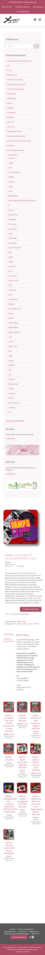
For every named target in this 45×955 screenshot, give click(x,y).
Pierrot (11, 342)
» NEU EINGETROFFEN (15, 421)
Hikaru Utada (13, 384)
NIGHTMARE (13, 327)
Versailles (12, 393)
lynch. (11, 295)
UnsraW (11, 379)
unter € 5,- (10, 122)
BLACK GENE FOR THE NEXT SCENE (22, 201)
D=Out (11, 210)
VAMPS (36, 624)
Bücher (9, 103)
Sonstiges (10, 145)
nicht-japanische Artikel (15, 150)
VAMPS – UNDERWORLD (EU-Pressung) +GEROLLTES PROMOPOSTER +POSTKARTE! (10, 804)
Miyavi (11, 313)
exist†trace (12, 229)
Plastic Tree (13, 346)
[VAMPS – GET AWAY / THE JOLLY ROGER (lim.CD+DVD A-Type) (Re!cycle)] (9, 703)
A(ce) (10, 168)
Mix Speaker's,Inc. (15, 309)
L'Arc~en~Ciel (13, 280)
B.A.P (10, 191)
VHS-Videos (11, 94)
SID (10, 370)
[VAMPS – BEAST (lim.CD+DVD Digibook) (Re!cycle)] (22, 745)
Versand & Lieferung (25, 929)
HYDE (25, 624)
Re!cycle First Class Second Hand (19, 141)
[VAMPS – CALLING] (9, 745)
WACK (11, 398)
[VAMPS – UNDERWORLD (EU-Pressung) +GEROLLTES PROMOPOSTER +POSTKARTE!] (9, 784)
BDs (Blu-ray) (12, 75)
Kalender (10, 108)
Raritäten (10, 117)
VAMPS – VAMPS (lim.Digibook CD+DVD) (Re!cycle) (22, 801)
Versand (10, 566)
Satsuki (11, 360)
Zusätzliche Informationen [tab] (8, 640)
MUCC (11, 318)
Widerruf (35, 934)
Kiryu (11, 271)
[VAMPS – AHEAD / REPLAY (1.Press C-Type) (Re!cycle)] (36, 745)
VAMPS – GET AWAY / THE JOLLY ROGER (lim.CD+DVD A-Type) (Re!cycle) (9, 723)
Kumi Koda (13, 276)
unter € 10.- (11, 127)
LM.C (10, 285)
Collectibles (11, 112)
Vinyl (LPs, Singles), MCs (15, 89)
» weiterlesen (10, 438)
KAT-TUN (12, 266)
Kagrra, (11, 262)
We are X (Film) (14, 403)
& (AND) (12, 158)
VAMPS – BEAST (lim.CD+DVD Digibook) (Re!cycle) (22, 762)
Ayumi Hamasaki (15, 248)
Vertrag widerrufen (19, 937)
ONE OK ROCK (14, 332)
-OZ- (10, 337)
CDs (15, 624)
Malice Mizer (13, 299)
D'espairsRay (13, 215)
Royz (10, 351)
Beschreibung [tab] (8, 634)
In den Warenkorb (31, 609)
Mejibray (12, 304)
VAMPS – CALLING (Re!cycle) (22, 718)
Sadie (10, 356)
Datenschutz (33, 931)
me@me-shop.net (30, 2)
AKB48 (11, 177)
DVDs (20, 624)
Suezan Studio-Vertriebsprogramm (19, 61)
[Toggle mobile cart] (34, 19)
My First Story (14, 323)
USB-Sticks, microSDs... (15, 80)
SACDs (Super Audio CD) (16, 84)
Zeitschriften (11, 98)
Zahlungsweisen (10, 931)
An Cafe (11, 182)
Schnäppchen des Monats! (16, 136)
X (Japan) (12, 407)
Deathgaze (12, 219)
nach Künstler (12, 155)
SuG (10, 374)
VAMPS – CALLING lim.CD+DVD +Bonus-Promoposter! (9, 848)
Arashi (11, 187)
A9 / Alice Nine (14, 172)
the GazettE (13, 238)
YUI (10, 412)
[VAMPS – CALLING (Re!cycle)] (22, 703)
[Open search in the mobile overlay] (22, 46)
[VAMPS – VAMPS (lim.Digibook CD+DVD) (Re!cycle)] (22, 784)
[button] (17, 614)
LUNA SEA (12, 290)
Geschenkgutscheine (14, 131)
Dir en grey (12, 224)
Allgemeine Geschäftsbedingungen (16, 934)
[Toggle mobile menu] (40, 19)
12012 (11, 163)
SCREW (11, 365)
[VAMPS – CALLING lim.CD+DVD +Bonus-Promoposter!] (9, 830)
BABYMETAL (13, 196)
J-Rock (30, 624)
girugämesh (13, 243)
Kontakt (12, 929)
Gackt (11, 234)
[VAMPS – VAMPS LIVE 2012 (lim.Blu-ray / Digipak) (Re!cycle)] (36, 703)
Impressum (22, 931)
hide (10, 252)
